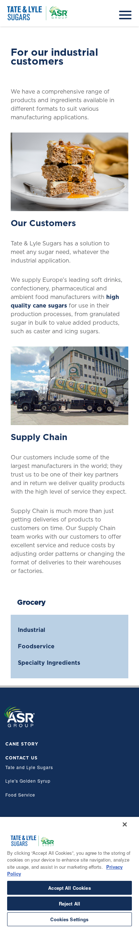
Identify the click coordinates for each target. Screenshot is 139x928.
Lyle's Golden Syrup (28, 781)
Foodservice (36, 646)
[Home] (25, 2)
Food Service (20, 795)
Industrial (31, 630)
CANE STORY (21, 744)
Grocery (31, 602)
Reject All (69, 903)
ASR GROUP (19, 716)
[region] (69, 872)
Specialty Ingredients (49, 662)
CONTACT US (21, 757)
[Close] (125, 824)
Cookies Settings (69, 919)
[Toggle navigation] (125, 11)
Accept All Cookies (69, 887)
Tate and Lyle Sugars (29, 767)
